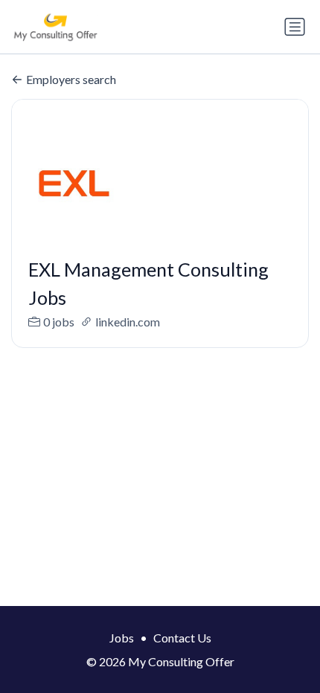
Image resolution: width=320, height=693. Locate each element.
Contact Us (182, 638)
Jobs (121, 638)
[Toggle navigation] (295, 27)
